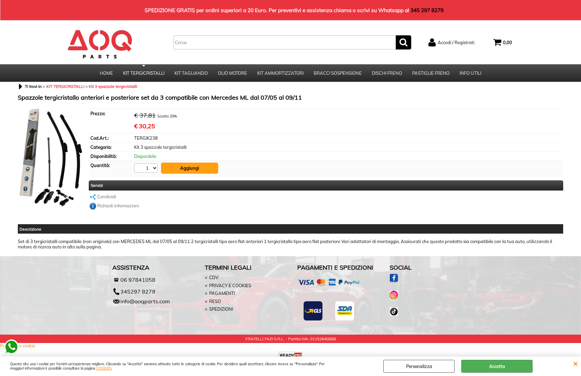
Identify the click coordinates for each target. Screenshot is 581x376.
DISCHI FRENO (387, 73)
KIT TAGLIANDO (191, 73)
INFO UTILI (470, 73)
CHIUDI (575, 363)
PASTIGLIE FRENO (431, 73)
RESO (215, 301)
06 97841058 (137, 279)
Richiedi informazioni (118, 205)
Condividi (106, 196)
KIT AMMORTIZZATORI (280, 73)
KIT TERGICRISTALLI (143, 73)
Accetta (497, 366)
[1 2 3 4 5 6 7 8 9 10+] (146, 168)
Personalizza (419, 366)
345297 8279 (137, 291)
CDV (214, 277)
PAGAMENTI (222, 293)
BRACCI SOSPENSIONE (338, 73)
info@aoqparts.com (145, 301)
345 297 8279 (427, 10)
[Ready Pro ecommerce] (290, 355)
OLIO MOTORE (232, 73)
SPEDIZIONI (221, 309)
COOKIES (103, 368)
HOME (106, 73)
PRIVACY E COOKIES (230, 285)
